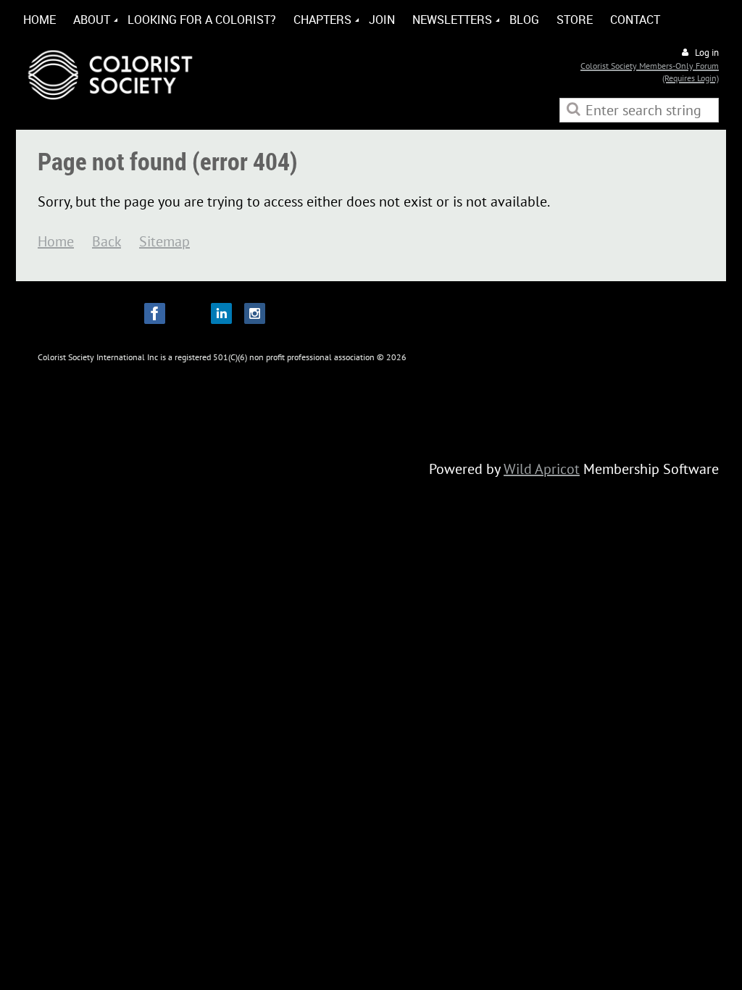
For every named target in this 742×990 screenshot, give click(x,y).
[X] (188, 313)
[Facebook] (154, 313)
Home (56, 241)
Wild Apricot (542, 468)
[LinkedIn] (221, 313)
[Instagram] (254, 313)
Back (106, 241)
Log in (707, 52)
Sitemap (164, 241)
